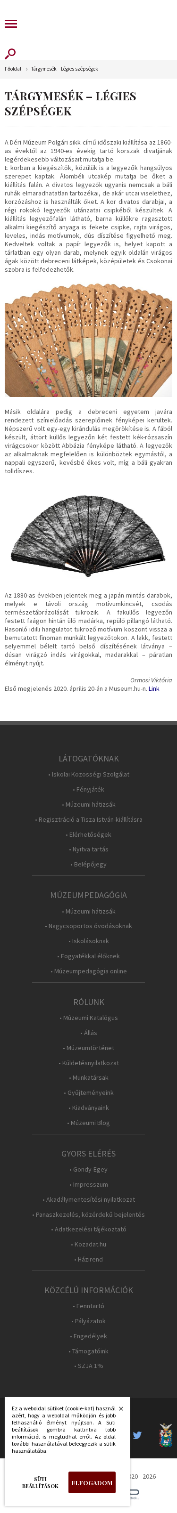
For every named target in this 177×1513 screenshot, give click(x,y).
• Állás (88, 1033)
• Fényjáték (88, 789)
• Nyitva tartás (89, 849)
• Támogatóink (88, 1351)
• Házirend (88, 1259)
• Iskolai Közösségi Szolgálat (88, 774)
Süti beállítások (40, 1482)
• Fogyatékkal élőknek (88, 956)
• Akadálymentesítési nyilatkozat (88, 1200)
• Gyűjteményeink (89, 1093)
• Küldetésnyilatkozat (89, 1063)
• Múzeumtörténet (88, 1048)
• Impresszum (88, 1185)
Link (154, 688)
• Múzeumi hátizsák (89, 805)
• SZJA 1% (88, 1366)
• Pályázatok (88, 1321)
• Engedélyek (88, 1336)
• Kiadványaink (88, 1108)
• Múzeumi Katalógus (88, 1018)
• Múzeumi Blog (88, 1123)
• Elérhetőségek (88, 835)
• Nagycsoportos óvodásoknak (88, 926)
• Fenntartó (88, 1306)
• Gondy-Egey (88, 1169)
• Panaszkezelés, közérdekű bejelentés (88, 1215)
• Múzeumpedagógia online (89, 971)
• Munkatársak (89, 1078)
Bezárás (116, 1411)
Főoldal (13, 69)
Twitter (140, 1435)
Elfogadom (92, 1483)
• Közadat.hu (88, 1244)
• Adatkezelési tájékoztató (88, 1229)
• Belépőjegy (88, 864)
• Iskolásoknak (88, 941)
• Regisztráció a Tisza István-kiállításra (89, 820)
